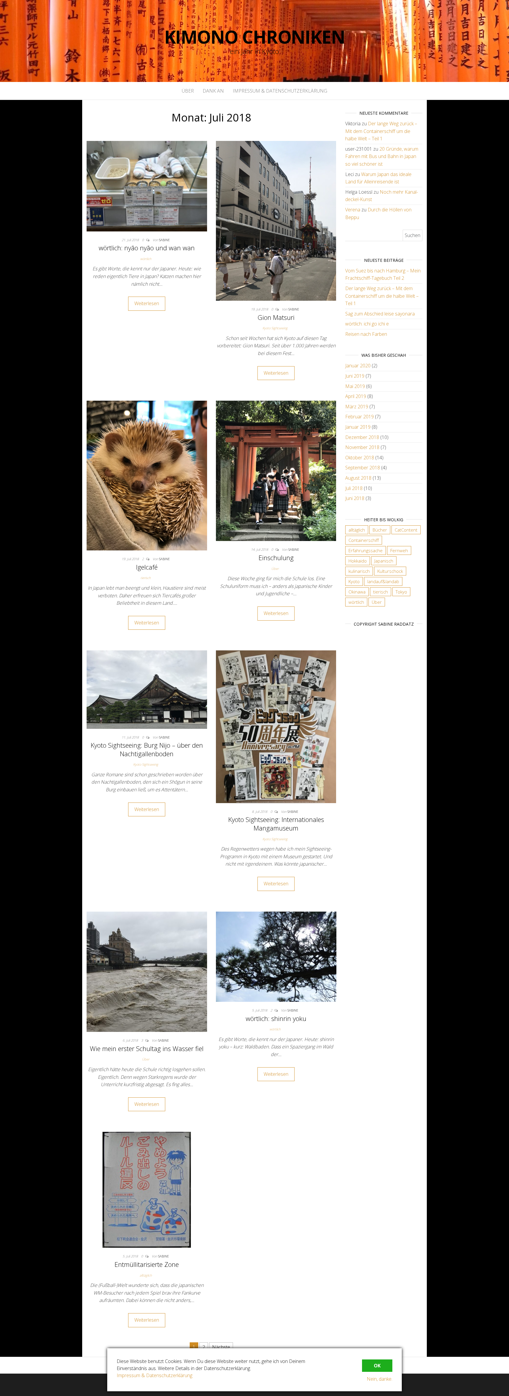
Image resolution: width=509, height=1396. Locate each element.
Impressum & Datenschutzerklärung (280, 91)
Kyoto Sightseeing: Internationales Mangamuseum (276, 823)
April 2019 (355, 396)
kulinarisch (359, 571)
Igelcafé (147, 567)
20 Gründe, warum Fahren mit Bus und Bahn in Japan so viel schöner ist (381, 156)
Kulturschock (390, 571)
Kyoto (354, 581)
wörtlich (145, 258)
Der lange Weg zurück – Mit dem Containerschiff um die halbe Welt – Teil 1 (381, 131)
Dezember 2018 (362, 437)
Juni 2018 (354, 498)
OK (377, 1365)
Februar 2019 (359, 416)
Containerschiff (363, 540)
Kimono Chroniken (254, 37)
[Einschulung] (276, 470)
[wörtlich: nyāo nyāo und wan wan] (147, 185)
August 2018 (358, 478)
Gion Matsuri (276, 317)
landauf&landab (383, 581)
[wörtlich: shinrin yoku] (276, 956)
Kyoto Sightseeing (274, 328)
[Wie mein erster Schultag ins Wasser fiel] (147, 971)
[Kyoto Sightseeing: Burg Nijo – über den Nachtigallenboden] (147, 689)
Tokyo (401, 592)
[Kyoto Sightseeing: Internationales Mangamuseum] (276, 726)
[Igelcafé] (147, 475)
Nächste (221, 1347)
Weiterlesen (146, 303)
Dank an (213, 91)
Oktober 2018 (359, 457)
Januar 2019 (358, 427)
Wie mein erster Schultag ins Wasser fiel (147, 1048)
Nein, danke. (379, 1379)
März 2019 (356, 406)
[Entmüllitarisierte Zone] (147, 1189)
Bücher (380, 530)
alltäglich (146, 1275)
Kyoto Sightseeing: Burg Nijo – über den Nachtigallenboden (147, 749)
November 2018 (362, 447)
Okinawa (357, 592)
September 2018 (362, 467)
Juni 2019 (354, 376)
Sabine (164, 240)
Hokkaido (357, 561)
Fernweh (399, 550)
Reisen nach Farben (366, 334)
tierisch (146, 577)
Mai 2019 (355, 386)
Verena (352, 209)
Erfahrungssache (365, 550)
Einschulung (276, 557)
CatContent (406, 530)
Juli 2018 (354, 488)
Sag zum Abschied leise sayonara (380, 313)
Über (188, 91)
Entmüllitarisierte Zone (147, 1264)
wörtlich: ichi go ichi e (367, 323)
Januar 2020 (358, 365)
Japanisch (383, 561)
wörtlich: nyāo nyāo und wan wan (147, 247)
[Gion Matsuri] (276, 220)
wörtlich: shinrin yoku (276, 1018)
